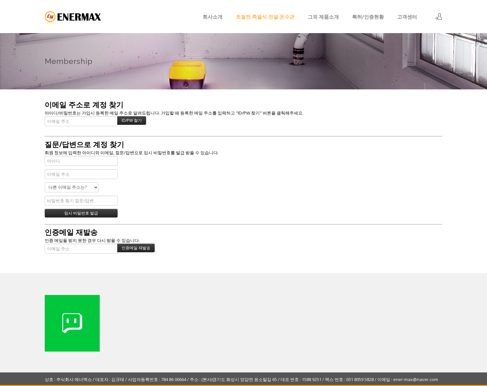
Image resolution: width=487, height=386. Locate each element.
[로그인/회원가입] (438, 16)
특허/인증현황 (368, 16)
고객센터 (407, 16)
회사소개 (213, 16)
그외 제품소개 (323, 16)
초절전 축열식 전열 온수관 (265, 16)
